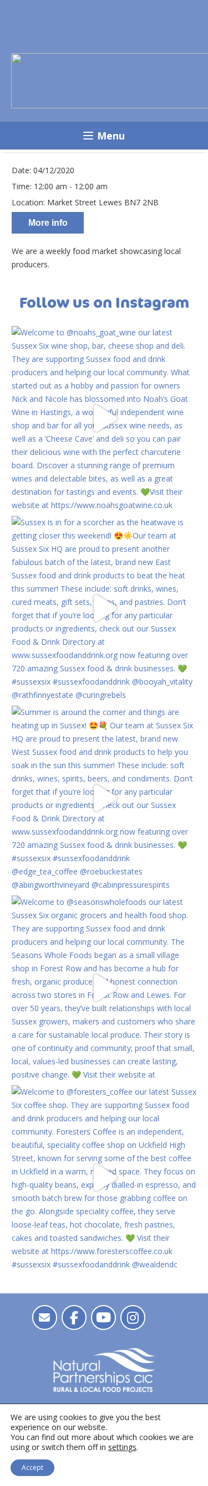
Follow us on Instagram (104, 303)
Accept (32, 1467)
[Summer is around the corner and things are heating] (104, 798)
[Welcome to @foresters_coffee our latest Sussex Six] (104, 1177)
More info (48, 222)
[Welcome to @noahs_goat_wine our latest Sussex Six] (104, 418)
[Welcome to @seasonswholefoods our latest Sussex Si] (104, 987)
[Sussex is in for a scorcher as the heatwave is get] (104, 608)
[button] (104, 135)
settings (122, 1447)
